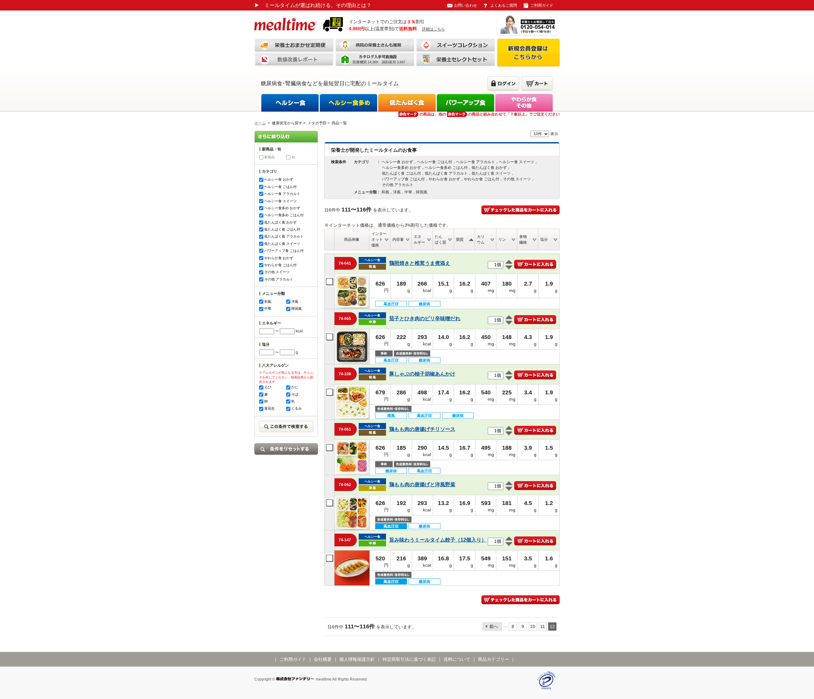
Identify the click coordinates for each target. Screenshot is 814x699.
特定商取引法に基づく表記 (409, 659)
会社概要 (323, 659)
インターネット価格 (379, 239)
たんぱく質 (440, 239)
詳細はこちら (433, 29)
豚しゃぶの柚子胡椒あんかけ (422, 374)
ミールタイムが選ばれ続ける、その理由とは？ (312, 5)
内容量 (398, 239)
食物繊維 (523, 239)
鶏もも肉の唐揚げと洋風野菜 (422, 484)
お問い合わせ (465, 5)
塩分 (544, 239)
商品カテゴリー (493, 659)
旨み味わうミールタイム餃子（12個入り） (437, 540)
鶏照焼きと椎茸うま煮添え (419, 263)
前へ (493, 626)
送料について (457, 659)
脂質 (460, 239)
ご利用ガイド (541, 5)
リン (502, 239)
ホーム (260, 123)
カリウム (481, 239)
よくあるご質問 (503, 5)
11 (542, 626)
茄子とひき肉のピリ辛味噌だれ (424, 318)
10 (532, 626)
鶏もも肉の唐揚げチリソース (422, 429)
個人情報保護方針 (357, 659)
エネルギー (419, 239)
